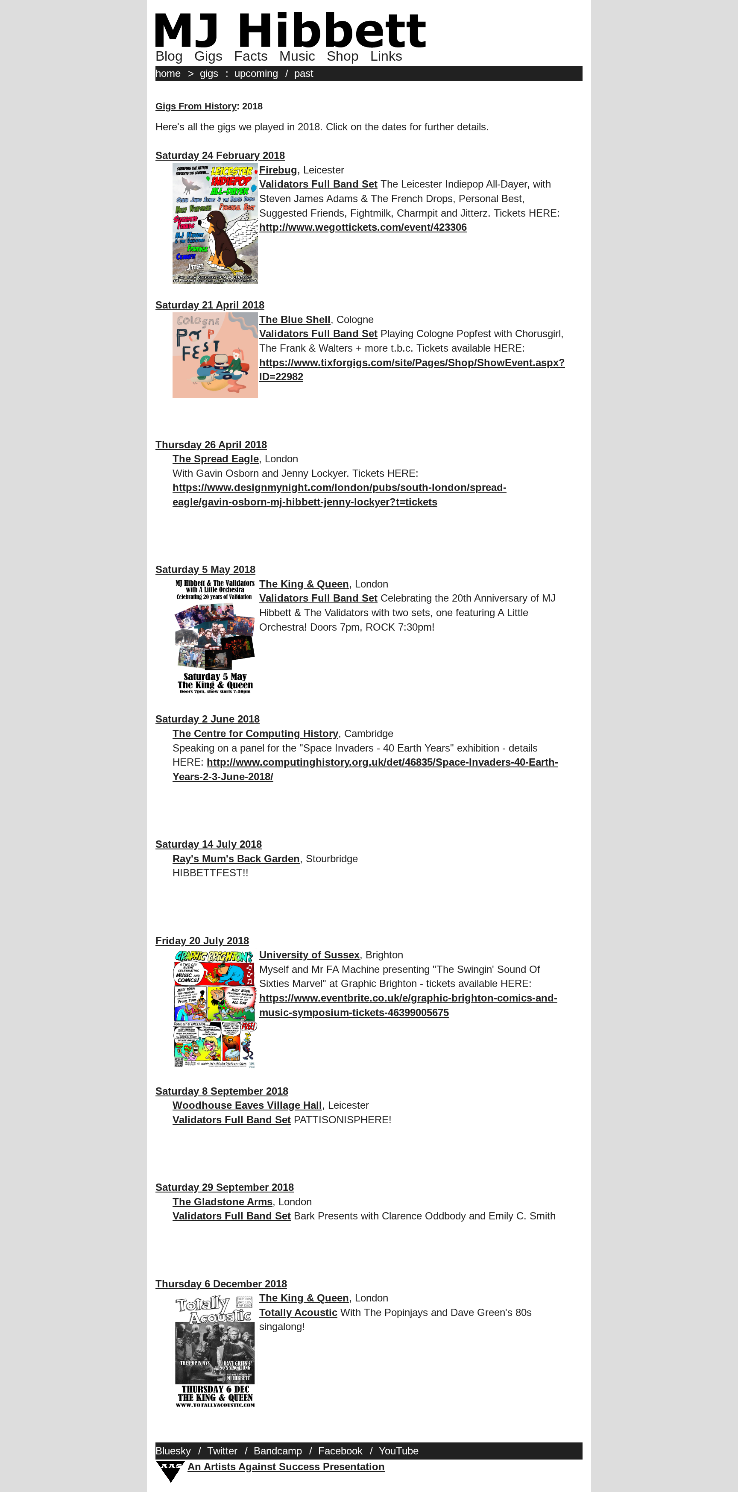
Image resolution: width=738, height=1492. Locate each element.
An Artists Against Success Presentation (286, 1466)
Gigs (208, 56)
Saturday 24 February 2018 (220, 155)
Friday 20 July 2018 (202, 940)
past (303, 73)
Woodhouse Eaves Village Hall (247, 1105)
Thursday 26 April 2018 (211, 444)
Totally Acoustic (298, 1312)
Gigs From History (196, 106)
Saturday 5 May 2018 (205, 569)
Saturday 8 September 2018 (221, 1091)
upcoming (256, 73)
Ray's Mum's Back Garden (236, 858)
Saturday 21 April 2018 (209, 305)
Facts (251, 56)
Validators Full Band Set (318, 184)
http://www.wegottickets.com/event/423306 (363, 227)
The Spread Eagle (216, 458)
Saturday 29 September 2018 (224, 1187)
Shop (343, 56)
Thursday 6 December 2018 (221, 1283)
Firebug (278, 170)
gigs (209, 73)
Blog (169, 56)
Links (386, 56)
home (168, 73)
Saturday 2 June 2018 (207, 719)
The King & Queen (304, 584)
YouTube (399, 1451)
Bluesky (173, 1451)
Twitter (222, 1451)
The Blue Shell (295, 319)
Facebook (340, 1451)
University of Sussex (309, 954)
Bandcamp (278, 1451)
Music (297, 56)
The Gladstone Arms (222, 1201)
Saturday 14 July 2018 (208, 844)
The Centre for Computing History (255, 733)
